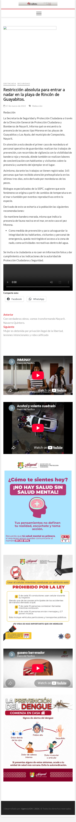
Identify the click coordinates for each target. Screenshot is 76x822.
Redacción (37, 106)
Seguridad (23, 83)
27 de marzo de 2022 (15, 106)
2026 (36, 808)
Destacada (9, 83)
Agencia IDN (27, 808)
